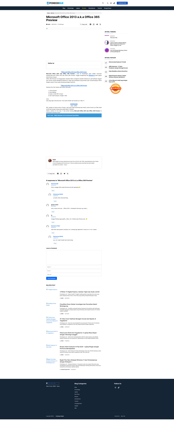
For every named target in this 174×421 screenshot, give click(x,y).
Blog (64, 8)
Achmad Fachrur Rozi (65, 369)
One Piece (77, 394)
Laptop (78, 8)
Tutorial (100, 8)
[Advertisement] (74, 136)
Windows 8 (92, 75)
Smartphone (92, 8)
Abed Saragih (54, 183)
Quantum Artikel (55, 226)
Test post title (113, 37)
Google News (107, 8)
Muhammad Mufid (58, 194)
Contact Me (117, 416)
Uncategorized (78, 403)
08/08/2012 (55, 195)
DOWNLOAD (74, 104)
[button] (103, 3)
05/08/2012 (53, 216)
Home (48, 13)
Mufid (49, 24)
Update (76, 405)
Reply (53, 190)
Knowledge (71, 8)
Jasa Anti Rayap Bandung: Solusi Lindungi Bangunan (118, 51)
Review (84, 8)
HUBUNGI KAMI (122, 3)
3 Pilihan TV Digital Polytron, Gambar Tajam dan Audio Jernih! (80, 292)
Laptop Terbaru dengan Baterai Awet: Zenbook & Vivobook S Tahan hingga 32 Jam (118, 44)
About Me (123, 416)
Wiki (76, 408)
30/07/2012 (53, 185)
